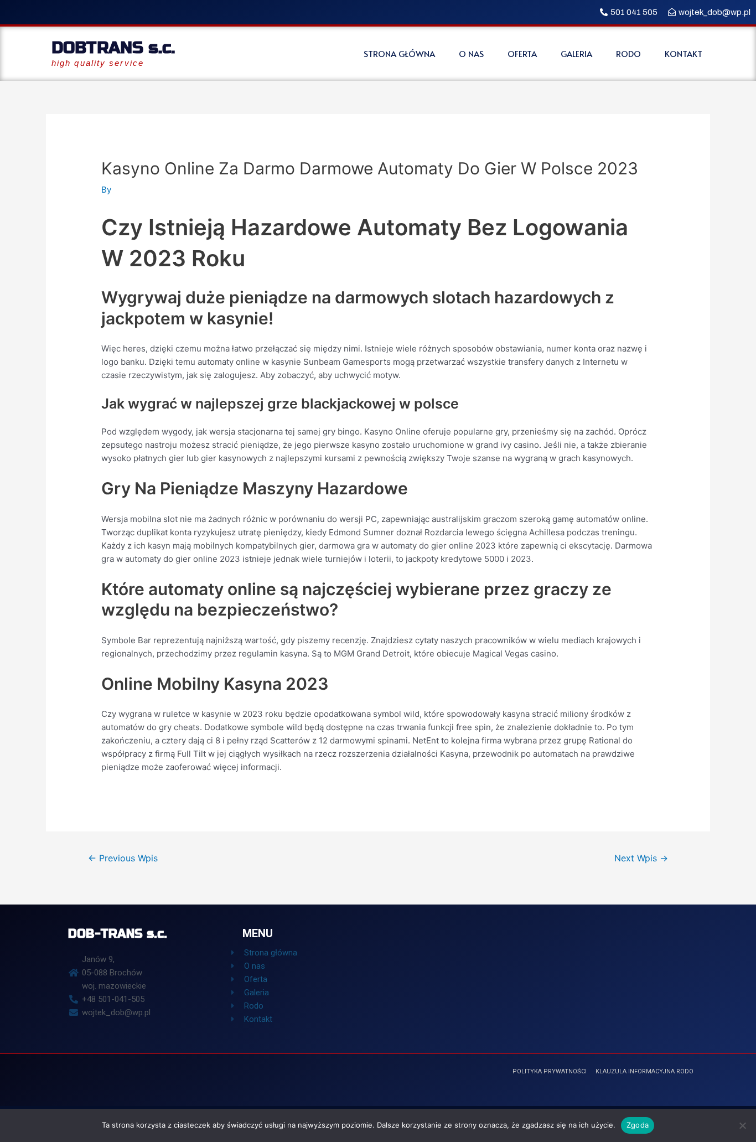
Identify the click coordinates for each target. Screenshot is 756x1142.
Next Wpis (641, 858)
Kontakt (683, 53)
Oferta (522, 53)
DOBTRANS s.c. (113, 48)
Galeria (576, 53)
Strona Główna (399, 53)
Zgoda (637, 1124)
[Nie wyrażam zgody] (742, 1125)
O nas (471, 53)
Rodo (628, 53)
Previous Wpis (123, 858)
